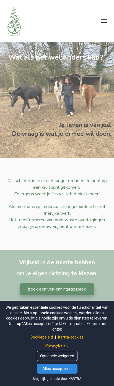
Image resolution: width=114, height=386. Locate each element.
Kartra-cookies (71, 337)
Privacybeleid (57, 345)
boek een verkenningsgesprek (57, 289)
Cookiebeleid (42, 337)
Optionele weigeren (57, 356)
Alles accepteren (57, 368)
